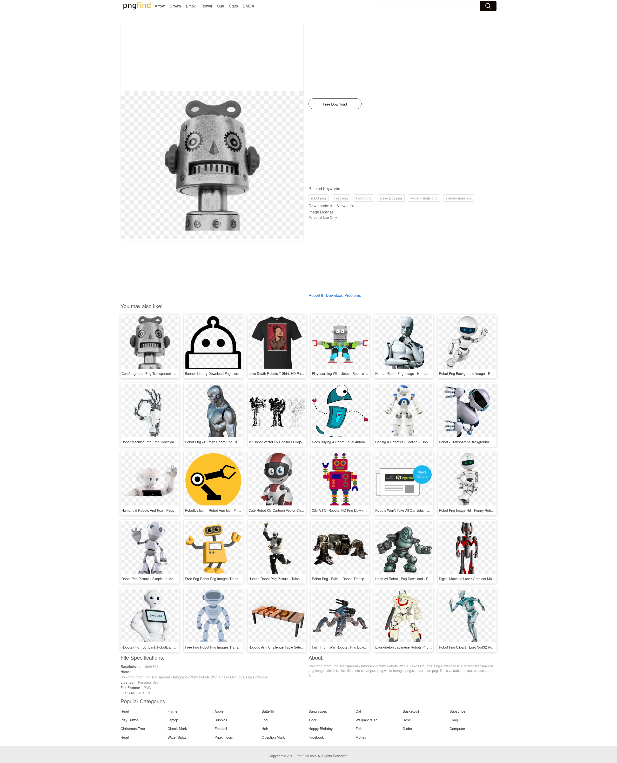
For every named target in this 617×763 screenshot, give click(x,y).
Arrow (160, 6)
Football (221, 728)
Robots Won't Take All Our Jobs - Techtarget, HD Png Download (424, 510)
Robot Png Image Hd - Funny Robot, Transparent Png (480, 510)
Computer (457, 728)
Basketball (410, 711)
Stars (233, 6)
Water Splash (178, 737)
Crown (175, 6)
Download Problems (343, 295)
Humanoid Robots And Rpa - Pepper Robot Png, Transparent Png (171, 510)
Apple (219, 711)
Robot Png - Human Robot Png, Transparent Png (222, 441)
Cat (358, 711)
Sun (220, 6)
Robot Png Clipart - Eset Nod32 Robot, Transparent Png (481, 647)
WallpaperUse (366, 719)
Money (360, 737)
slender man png (459, 198)
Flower (206, 6)
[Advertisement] (212, 57)
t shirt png (363, 198)
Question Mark (273, 737)
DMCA (248, 6)
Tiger (312, 719)
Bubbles (221, 719)
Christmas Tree (133, 728)
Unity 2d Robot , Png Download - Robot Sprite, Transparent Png (424, 578)
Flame (172, 711)
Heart (125, 711)
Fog (265, 719)
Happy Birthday (320, 728)
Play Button (130, 719)
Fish (358, 728)
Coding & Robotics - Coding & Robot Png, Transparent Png (420, 441)
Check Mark (177, 728)
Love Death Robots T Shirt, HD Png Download (283, 373)
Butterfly (268, 711)
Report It (315, 295)
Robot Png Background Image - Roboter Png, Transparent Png (487, 373)
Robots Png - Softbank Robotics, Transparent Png (159, 647)
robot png (318, 198)
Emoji (191, 6)
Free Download (335, 103)
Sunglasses (317, 711)
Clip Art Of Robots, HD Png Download (340, 510)
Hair (265, 728)
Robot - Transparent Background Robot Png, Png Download (484, 441)
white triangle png (423, 198)
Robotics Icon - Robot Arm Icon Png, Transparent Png (226, 510)
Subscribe (457, 711)
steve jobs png (391, 198)
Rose (406, 719)
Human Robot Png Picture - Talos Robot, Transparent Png (292, 578)
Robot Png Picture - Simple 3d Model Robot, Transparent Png (168, 578)
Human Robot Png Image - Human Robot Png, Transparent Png (424, 373)
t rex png (341, 198)
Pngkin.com (224, 737)
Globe (407, 728)
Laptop (173, 719)
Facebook (316, 737)
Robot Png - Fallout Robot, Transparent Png (345, 578)
